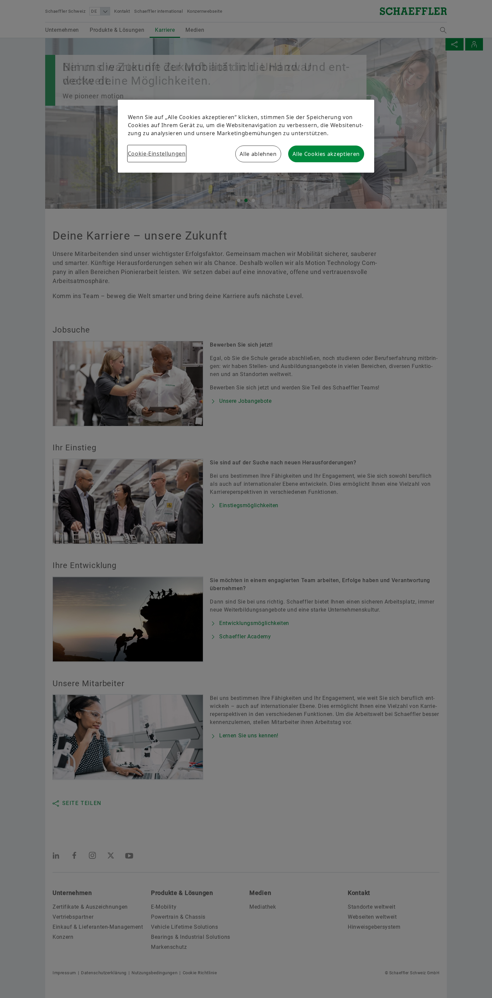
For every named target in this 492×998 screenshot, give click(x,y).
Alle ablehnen (258, 154)
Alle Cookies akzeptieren (326, 154)
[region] (246, 136)
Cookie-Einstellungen (157, 153)
